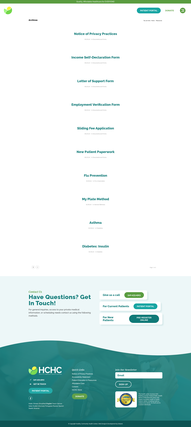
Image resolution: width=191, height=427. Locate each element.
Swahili (31, 408)
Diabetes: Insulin (95, 246)
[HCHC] (19, 10)
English (49, 403)
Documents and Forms (99, 39)
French (54, 403)
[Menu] (182, 10)
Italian (30, 406)
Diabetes (99, 252)
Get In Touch (39, 384)
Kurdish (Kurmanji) (39, 406)
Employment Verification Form (95, 105)
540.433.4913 (38, 380)
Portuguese (49, 406)
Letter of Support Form (95, 81)
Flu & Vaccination (100, 181)
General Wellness (99, 204)
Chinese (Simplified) (39, 403)
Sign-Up (123, 384)
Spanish (61, 406)
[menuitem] (182, 10)
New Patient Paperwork (96, 152)
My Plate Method (95, 199)
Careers (75, 386)
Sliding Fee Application (95, 128)
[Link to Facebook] (30, 398)
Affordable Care (78, 383)
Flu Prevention (95, 175)
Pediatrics (100, 228)
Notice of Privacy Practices (95, 34)
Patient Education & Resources (84, 380)
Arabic (31, 403)
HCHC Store (77, 390)
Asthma (95, 223)
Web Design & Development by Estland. (110, 424)
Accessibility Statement (81, 377)
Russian (55, 406)
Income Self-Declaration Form (95, 57)
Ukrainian (37, 408)
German (59, 403)
